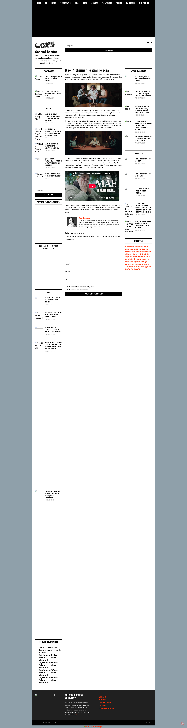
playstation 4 (129, 262)
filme (143, 254)
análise (138, 247)
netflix (148, 257)
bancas (146, 247)
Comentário (69, 239)
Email (67, 271)
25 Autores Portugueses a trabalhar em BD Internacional (49, 657)
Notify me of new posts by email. (77, 290)
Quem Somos (103, 696)
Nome (67, 264)
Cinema (53, 3)
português (128, 264)
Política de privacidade (106, 708)
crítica (127, 254)
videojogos (145, 267)
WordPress (149, 723)
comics (149, 251)
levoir (134, 257)
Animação (94, 3)
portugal (144, 262)
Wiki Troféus (144, 3)
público (134, 264)
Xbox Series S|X (135, 269)
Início (39, 3)
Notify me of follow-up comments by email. (80, 287)
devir (130, 254)
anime (127, 247)
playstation (148, 259)
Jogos (77, 3)
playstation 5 (138, 262)
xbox (150, 267)
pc (144, 259)
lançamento (128, 257)
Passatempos (107, 3)
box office (128, 251)
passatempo (139, 259)
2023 (85, 3)
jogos (148, 254)
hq (146, 254)
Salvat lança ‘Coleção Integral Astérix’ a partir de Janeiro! (50, 650)
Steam (131, 267)
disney (135, 254)
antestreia (132, 247)
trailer (140, 267)
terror (135, 267)
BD (46, 3)
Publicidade (102, 699)
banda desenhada (130, 249)
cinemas (138, 251)
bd (137, 249)
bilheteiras (141, 249)
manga (138, 257)
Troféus (119, 3)
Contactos (102, 705)
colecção (144, 251)
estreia (139, 254)
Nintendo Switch (130, 259)
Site (66, 279)
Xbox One (127, 269)
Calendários (131, 3)
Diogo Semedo (43, 662)
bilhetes (147, 249)
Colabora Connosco (105, 702)
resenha (146, 264)
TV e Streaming (65, 3)
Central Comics (46, 51)
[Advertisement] (93, 23)
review (127, 267)
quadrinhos (139, 264)
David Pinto (42, 647)
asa (142, 247)
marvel (143, 257)
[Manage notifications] (182, 723)
